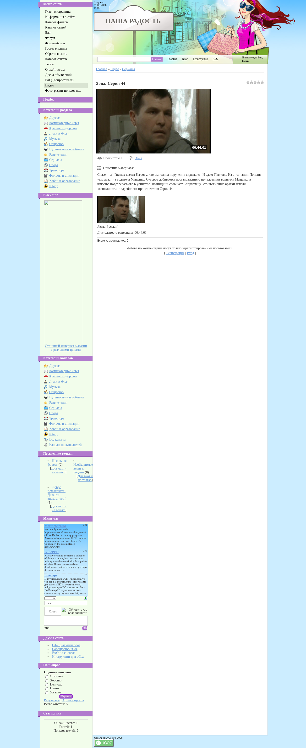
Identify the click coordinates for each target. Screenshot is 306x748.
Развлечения (58, 154)
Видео (114, 69)
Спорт (53, 165)
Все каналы (57, 439)
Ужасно (55, 692)
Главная (172, 59)
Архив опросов (73, 700)
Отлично (56, 676)
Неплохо (56, 684)
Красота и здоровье (63, 128)
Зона (138, 158)
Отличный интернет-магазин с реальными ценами (66, 347)
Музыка (54, 139)
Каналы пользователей (65, 445)
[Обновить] (85, 598)
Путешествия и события (66, 149)
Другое (54, 117)
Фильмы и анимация (64, 175)
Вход (185, 59)
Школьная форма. (57, 462)
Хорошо (55, 680)
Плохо (54, 688)
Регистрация (200, 59)
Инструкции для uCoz (68, 656)
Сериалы (55, 160)
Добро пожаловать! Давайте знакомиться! (57, 492)
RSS (215, 59)
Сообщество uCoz (64, 649)
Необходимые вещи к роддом (83, 468)
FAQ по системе (63, 653)
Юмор (53, 186)
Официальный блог (66, 645)
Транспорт (56, 170)
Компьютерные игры (64, 123)
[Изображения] (121, 209)
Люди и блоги (59, 133)
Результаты (52, 700)
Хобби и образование (64, 181)
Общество (56, 144)
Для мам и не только (58, 470)
